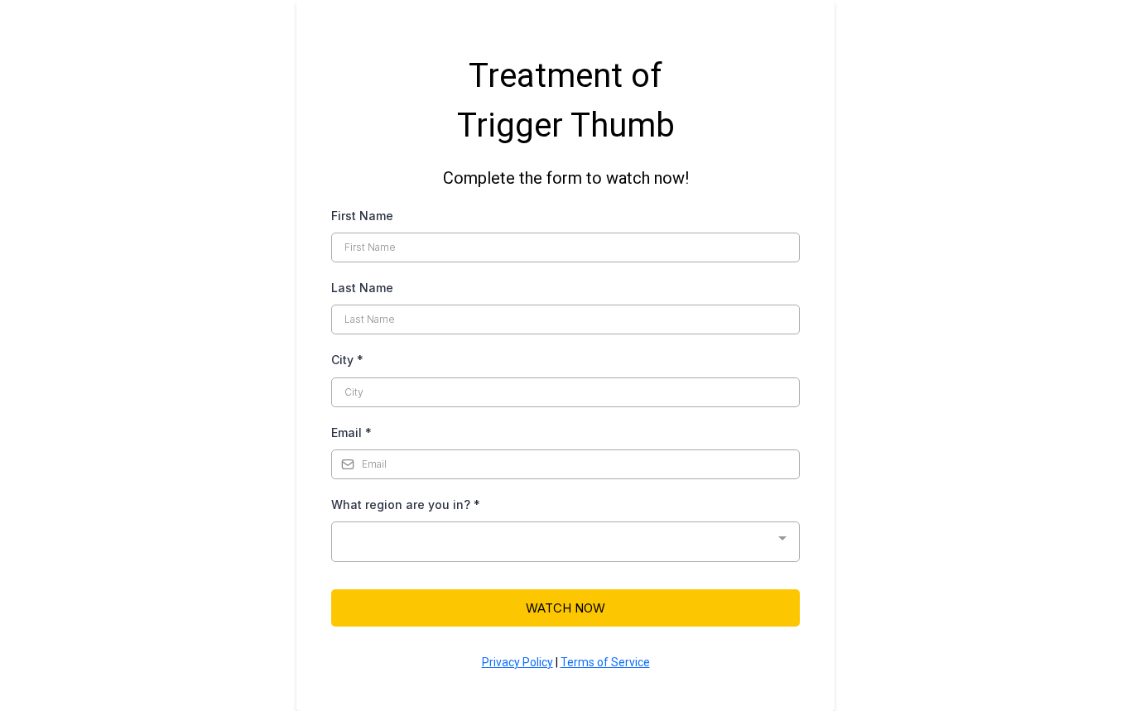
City (347, 360)
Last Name (362, 288)
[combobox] (565, 541)
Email (351, 432)
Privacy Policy (517, 662)
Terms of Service (605, 662)
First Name (362, 216)
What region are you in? (405, 504)
